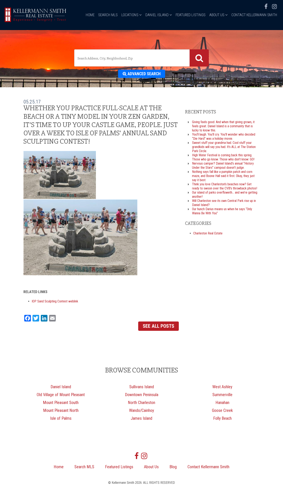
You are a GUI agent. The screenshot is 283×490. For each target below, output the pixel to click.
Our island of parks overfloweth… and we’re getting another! (224, 194)
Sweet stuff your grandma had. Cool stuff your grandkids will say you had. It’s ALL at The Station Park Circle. (224, 147)
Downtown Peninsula (141, 394)
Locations (130, 15)
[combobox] (141, 58)
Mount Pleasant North (61, 410)
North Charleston (141, 402)
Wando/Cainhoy (141, 410)
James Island (141, 418)
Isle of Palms (60, 418)
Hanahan (222, 402)
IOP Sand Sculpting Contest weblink (55, 301)
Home (90, 15)
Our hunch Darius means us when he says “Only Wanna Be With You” (222, 211)
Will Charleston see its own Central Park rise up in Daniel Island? (224, 203)
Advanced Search (144, 73)
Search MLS (108, 15)
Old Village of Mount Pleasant (61, 394)
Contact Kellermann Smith (254, 15)
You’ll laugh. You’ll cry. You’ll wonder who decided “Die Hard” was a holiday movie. (223, 136)
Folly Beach (222, 418)
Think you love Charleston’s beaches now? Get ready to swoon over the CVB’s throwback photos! (224, 186)
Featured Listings (191, 15)
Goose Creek (222, 410)
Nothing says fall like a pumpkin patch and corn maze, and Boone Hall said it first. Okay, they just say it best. (223, 176)
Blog (173, 467)
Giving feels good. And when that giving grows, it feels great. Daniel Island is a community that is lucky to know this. (223, 126)
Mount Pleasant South (61, 402)
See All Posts (158, 326)
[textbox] (132, 58)
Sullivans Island (141, 386)
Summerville (222, 394)
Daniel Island (157, 15)
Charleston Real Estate (208, 233)
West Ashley (222, 386)
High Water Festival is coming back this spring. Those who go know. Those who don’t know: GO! (223, 157)
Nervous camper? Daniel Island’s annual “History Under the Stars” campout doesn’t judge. (223, 165)
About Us (217, 15)
